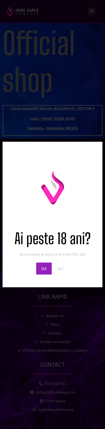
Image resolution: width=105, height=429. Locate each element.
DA (44, 268)
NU (61, 268)
